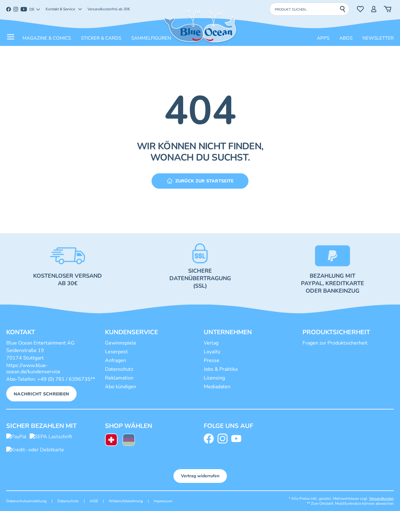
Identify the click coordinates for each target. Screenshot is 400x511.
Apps (323, 38)
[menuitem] (111, 441)
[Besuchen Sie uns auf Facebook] (210, 439)
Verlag (211, 343)
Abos (345, 38)
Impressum (163, 501)
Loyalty (212, 351)
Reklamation (119, 378)
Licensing (214, 378)
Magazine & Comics (46, 38)
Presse (211, 360)
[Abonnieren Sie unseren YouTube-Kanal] (237, 439)
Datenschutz (119, 369)
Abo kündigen (120, 386)
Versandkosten (381, 498)
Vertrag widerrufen (200, 476)
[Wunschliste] (360, 9)
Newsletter (378, 38)
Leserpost (116, 351)
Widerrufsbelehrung (126, 501)
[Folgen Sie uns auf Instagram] (224, 439)
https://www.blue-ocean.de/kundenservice (33, 368)
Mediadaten (217, 386)
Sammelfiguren (151, 38)
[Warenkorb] (387, 9)
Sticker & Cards (101, 38)
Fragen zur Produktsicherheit (335, 343)
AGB (94, 501)
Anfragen (115, 360)
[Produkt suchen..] (344, 9)
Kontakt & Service (60, 9)
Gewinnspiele (120, 343)
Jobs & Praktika (221, 369)
